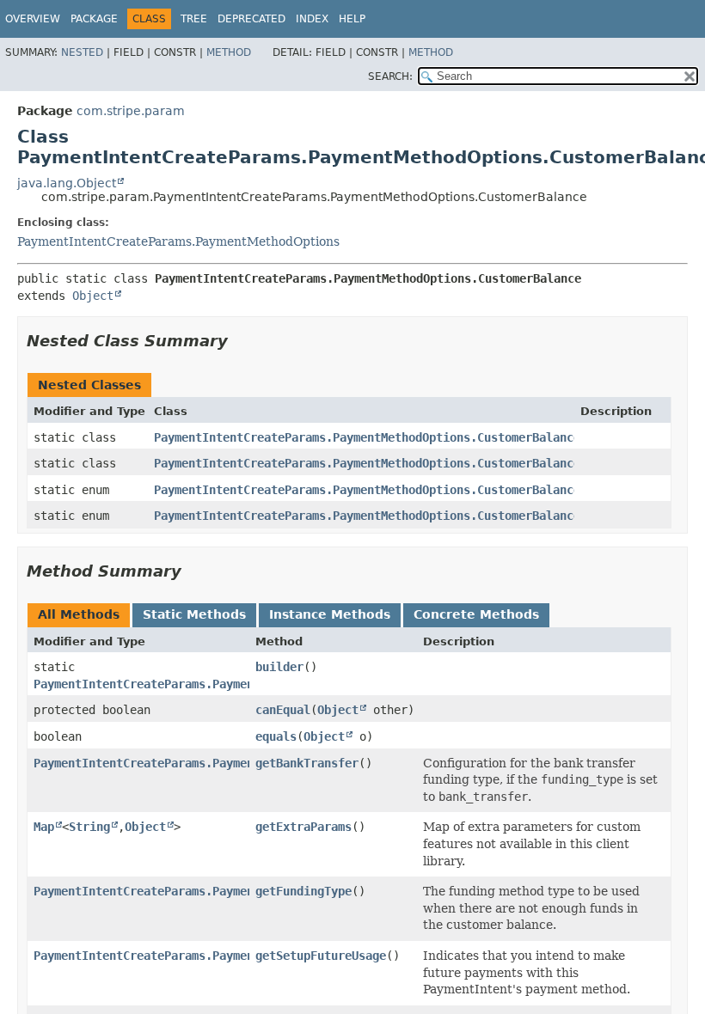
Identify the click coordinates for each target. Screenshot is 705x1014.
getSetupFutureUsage (320, 955)
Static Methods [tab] (194, 614)
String (89, 827)
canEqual (282, 710)
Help (352, 19)
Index (312, 19)
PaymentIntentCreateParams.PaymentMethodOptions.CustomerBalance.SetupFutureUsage (425, 515)
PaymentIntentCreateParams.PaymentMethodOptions (178, 241)
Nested (82, 52)
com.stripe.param (131, 111)
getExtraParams (303, 827)
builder (279, 667)
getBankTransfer (307, 763)
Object (92, 295)
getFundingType (303, 891)
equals (276, 736)
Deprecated (251, 19)
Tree (194, 19)
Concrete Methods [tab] (476, 614)
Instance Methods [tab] (329, 614)
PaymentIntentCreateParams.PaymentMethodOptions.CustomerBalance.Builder (394, 463)
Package (94, 19)
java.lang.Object (66, 183)
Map (44, 827)
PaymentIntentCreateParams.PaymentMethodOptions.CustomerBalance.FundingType (408, 490)
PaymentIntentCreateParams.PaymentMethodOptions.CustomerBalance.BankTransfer (412, 437)
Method (228, 52)
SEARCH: (390, 76)
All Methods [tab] (79, 614)
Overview (32, 19)
